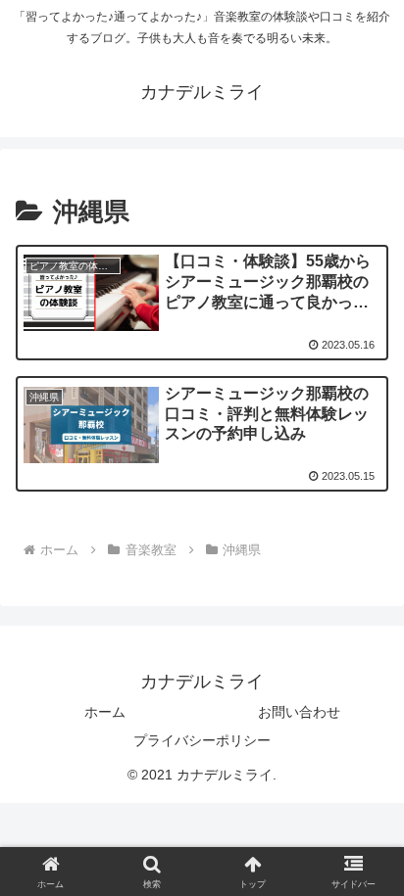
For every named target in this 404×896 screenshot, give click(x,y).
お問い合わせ (299, 712)
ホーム (105, 712)
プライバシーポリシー (202, 740)
